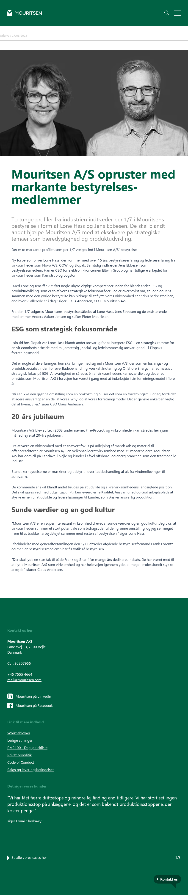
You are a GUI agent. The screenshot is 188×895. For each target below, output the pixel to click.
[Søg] (166, 12)
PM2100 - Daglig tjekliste (27, 747)
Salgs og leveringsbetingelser (30, 769)
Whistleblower (18, 732)
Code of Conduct (20, 762)
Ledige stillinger (20, 740)
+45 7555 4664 (19, 674)
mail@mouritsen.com (24, 679)
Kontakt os (169, 879)
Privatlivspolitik (19, 754)
